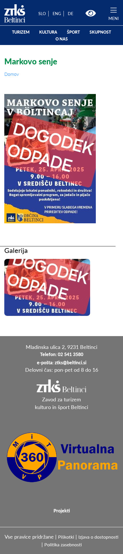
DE (70, 13)
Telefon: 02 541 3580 (61, 354)
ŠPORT (73, 32)
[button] (91, 13)
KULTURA (48, 32)
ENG (57, 13)
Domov (11, 74)
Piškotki (66, 536)
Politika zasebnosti (63, 544)
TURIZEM (20, 32)
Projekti (61, 510)
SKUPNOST (100, 32)
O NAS (61, 38)
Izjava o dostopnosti (98, 536)
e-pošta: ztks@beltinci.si (61, 362)
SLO (42, 13)
